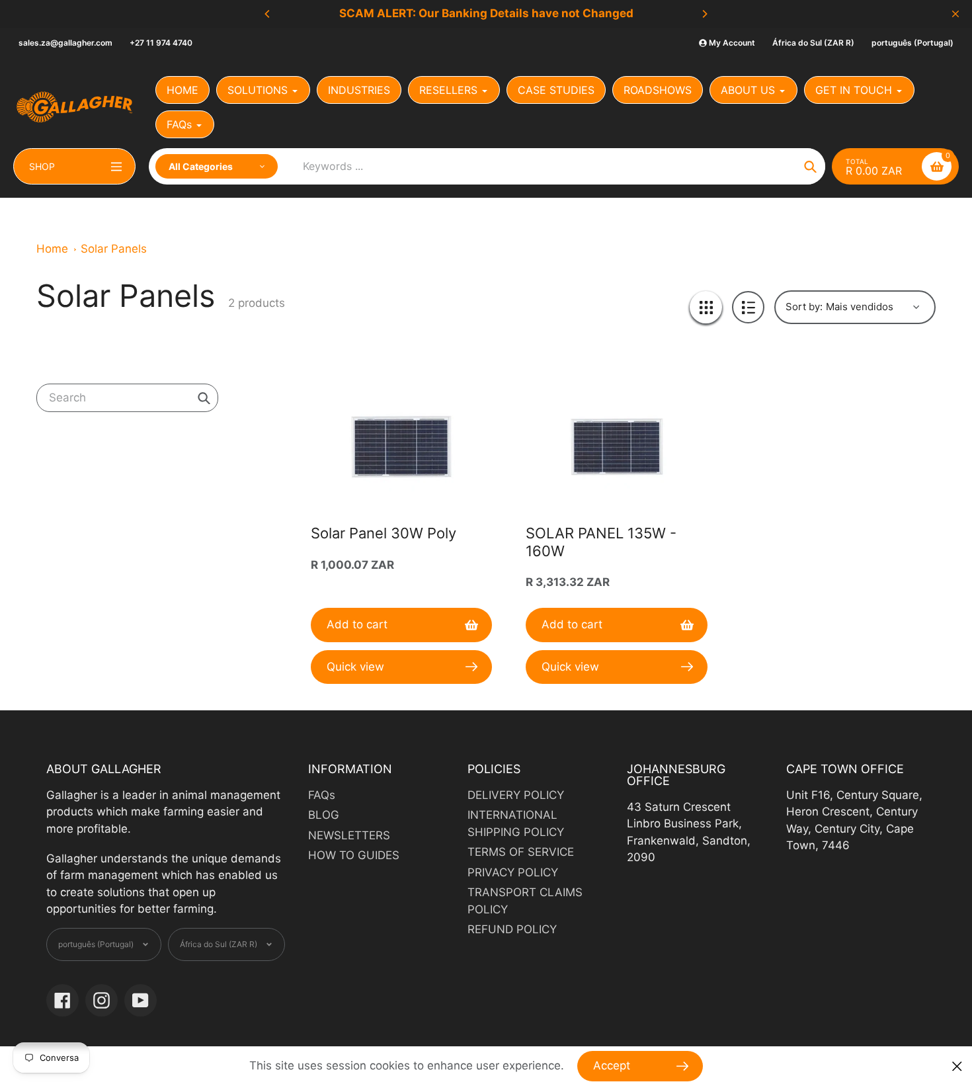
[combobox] (127, 397)
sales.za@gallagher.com (65, 43)
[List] (748, 307)
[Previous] (267, 14)
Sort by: (804, 306)
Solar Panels (114, 248)
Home (52, 248)
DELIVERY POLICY (515, 795)
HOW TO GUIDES (353, 855)
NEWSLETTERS (349, 835)
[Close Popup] (957, 1066)
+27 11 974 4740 (161, 43)
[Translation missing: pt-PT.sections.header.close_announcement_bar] (955, 14)
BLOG (323, 814)
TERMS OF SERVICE (520, 851)
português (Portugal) (912, 43)
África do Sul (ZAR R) (813, 43)
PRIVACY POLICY (512, 872)
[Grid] (706, 307)
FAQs (321, 795)
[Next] (704, 14)
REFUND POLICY (512, 929)
